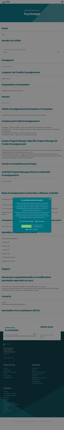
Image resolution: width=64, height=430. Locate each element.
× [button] (49, 199)
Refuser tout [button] (37, 226)
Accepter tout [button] (26, 226)
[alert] (32, 215)
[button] (32, 215)
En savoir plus (42, 217)
